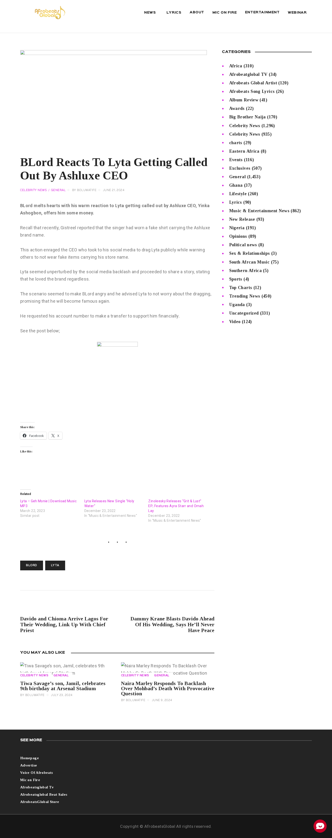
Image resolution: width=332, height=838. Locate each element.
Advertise (28, 765)
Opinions (238, 236)
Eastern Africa (244, 151)
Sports (235, 279)
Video (235, 321)
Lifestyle (238, 193)
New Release (242, 219)
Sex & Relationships (249, 253)
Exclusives (240, 168)
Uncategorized (244, 313)
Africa (235, 65)
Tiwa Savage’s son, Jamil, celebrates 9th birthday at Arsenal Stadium (62, 686)
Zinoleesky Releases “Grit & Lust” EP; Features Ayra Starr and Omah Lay (176, 506)
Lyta (55, 565)
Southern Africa (245, 270)
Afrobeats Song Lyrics (252, 91)
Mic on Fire (30, 780)
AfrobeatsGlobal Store (39, 802)
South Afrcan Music (249, 262)
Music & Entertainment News (259, 210)
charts (235, 142)
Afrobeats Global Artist (253, 82)
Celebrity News (33, 190)
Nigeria (237, 227)
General (58, 190)
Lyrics (235, 202)
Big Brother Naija (247, 117)
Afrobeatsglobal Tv (37, 787)
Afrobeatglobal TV (248, 74)
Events (236, 159)
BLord (31, 565)
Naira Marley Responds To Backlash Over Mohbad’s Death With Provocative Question (167, 688)
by (84, 190)
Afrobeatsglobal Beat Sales (43, 794)
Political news (243, 244)
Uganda (237, 304)
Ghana (236, 185)
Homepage (29, 758)
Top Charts (240, 287)
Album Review (243, 99)
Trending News (244, 296)
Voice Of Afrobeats (36, 773)
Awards (237, 108)
